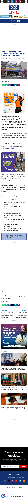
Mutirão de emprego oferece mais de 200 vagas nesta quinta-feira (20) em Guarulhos (13, 408)
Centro (3, 297)
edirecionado (13, 148)
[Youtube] (20, 1)
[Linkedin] (20, 481)
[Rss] (24, 481)
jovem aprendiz (16, 297)
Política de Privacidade (10, 487)
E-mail (3, 464)
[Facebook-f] (8, 1)
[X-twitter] (12, 1)
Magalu (23, 297)
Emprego (3, 295)
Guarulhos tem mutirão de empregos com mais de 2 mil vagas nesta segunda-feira (13, 369)
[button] (2, 1)
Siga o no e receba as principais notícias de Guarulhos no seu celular (14, 236)
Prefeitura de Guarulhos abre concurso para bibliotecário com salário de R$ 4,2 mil (13, 388)
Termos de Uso (20, 487)
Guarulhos (8, 297)
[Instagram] (16, 1)
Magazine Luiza (5, 298)
